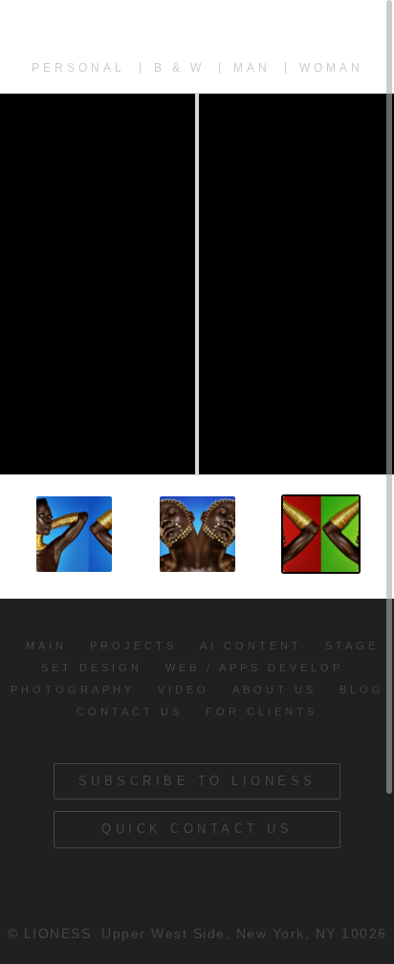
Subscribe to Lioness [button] (197, 781)
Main (46, 645)
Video (183, 689)
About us (274, 689)
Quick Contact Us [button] (197, 829)
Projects (133, 645)
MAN (252, 68)
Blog (361, 689)
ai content (251, 645)
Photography (73, 689)
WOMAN (331, 68)
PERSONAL (78, 68)
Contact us (130, 711)
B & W (179, 68)
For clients (261, 711)
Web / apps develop (254, 667)
